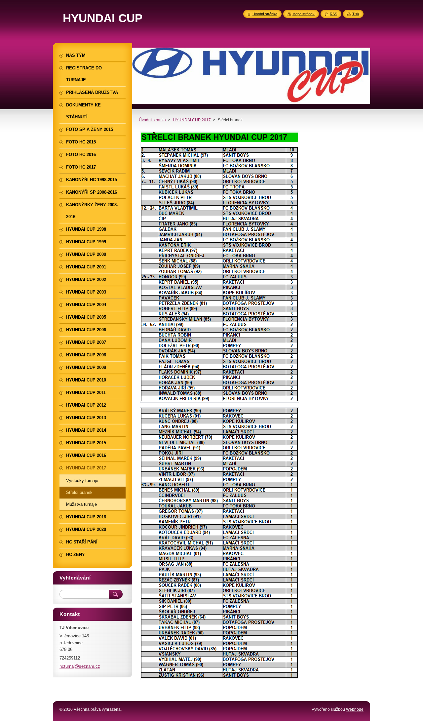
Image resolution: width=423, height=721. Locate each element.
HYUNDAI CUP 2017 (192, 120)
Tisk (355, 14)
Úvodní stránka (152, 120)
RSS (333, 14)
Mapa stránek (303, 14)
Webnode (355, 709)
